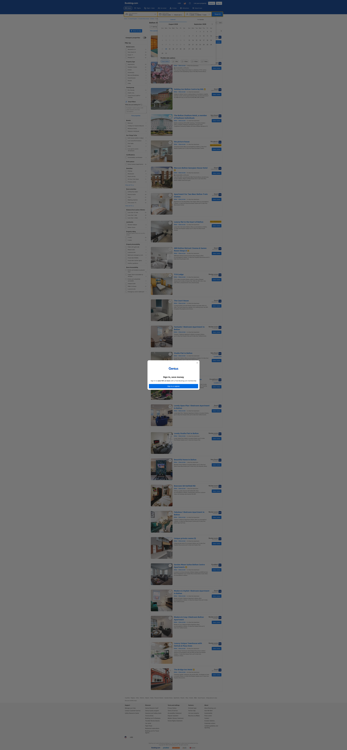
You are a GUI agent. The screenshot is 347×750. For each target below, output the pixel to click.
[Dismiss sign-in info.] (197, 362)
